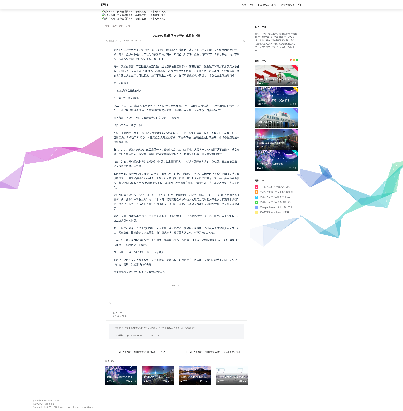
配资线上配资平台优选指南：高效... (277, 202)
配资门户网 (117, 26)
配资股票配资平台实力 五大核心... (276, 197)
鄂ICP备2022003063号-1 (46, 400)
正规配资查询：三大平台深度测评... (277, 192)
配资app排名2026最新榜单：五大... (277, 207)
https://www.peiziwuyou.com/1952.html (142, 335)
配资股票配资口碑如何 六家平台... (276, 212)
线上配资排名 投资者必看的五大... (276, 187)
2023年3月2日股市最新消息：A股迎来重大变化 (216, 352)
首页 (107, 26)
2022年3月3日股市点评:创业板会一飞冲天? (143, 352)
